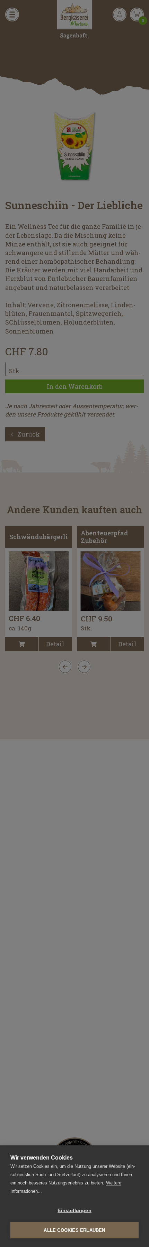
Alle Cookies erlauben (74, 1230)
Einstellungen (74, 1210)
